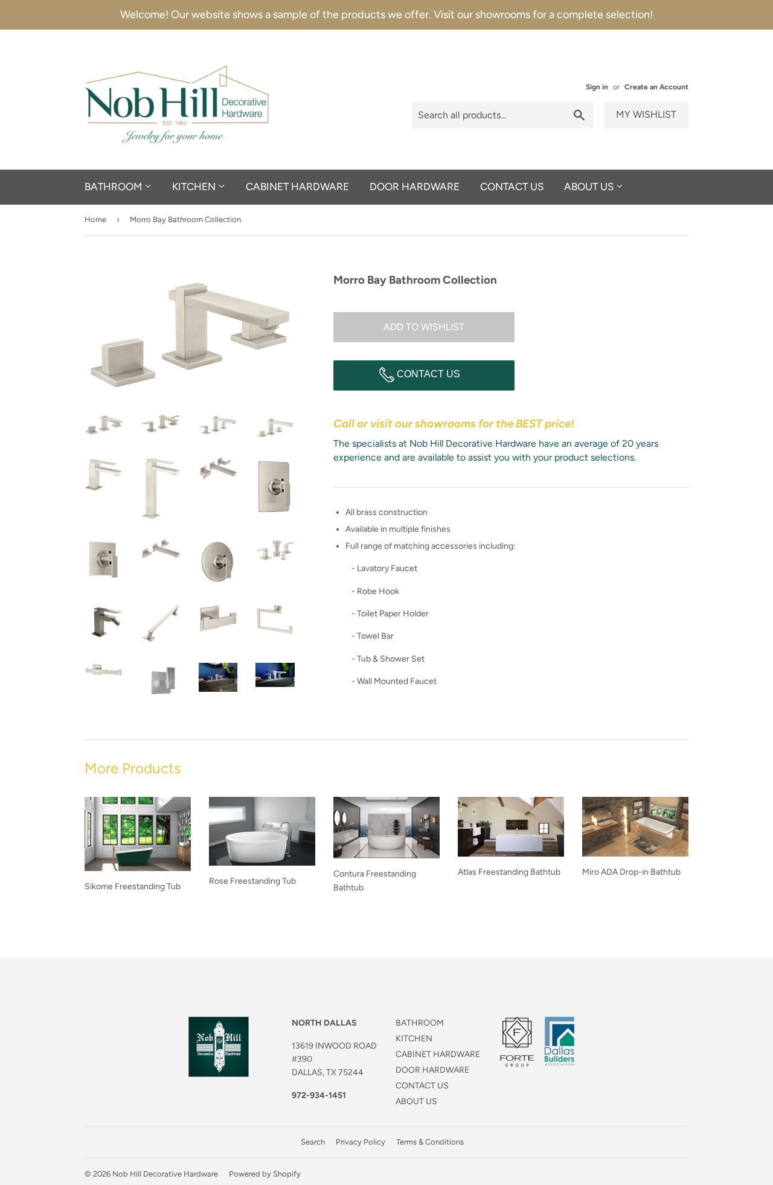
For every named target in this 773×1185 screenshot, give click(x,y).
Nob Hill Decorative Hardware (165, 1173)
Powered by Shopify (265, 1173)
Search (313, 1141)
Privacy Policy (360, 1141)
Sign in (597, 87)
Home (95, 219)
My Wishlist (646, 114)
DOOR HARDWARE (415, 186)
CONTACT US (512, 186)
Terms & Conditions (430, 1141)
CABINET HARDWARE (297, 186)
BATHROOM (114, 186)
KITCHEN (195, 186)
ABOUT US (590, 186)
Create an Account (656, 87)
